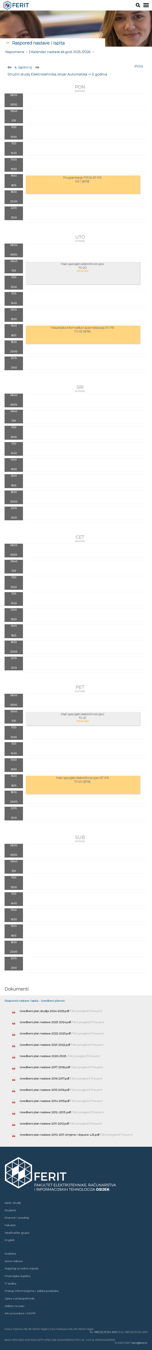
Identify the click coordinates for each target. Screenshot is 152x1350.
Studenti (10, 1210)
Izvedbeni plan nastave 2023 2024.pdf (45, 1022)
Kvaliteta (10, 1253)
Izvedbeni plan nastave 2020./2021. (43, 1056)
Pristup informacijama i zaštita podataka (32, 1290)
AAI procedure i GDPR (20, 1313)
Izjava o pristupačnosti (19, 1298)
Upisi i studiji (13, 1202)
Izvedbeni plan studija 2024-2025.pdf (44, 1011)
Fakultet (10, 1225)
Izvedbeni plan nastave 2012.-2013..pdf (45, 1112)
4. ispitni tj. (23, 67)
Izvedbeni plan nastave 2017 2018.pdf (45, 1067)
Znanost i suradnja (17, 1217)
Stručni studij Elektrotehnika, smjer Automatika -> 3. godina (57, 74)
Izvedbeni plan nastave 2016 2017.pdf (44, 1078)
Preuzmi (96, 1011)
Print (139, 66)
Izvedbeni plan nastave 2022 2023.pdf (45, 1033)
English (10, 1240)
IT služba (10, 1283)
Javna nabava (14, 1261)
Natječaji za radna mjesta (21, 1268)
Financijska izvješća (17, 1276)
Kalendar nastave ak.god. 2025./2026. (61, 52)
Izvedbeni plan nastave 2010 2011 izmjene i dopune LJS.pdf (59, 1134)
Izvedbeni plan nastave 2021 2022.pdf (45, 1044)
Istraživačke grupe (17, 1232)
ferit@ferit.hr (139, 1342)
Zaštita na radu (14, 1306)
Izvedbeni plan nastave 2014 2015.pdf (44, 1100)
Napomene (15, 52)
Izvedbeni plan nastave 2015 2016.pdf (44, 1089)
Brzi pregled (80, 1011)
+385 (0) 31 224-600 (105, 1332)
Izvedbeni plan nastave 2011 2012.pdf (44, 1123)
